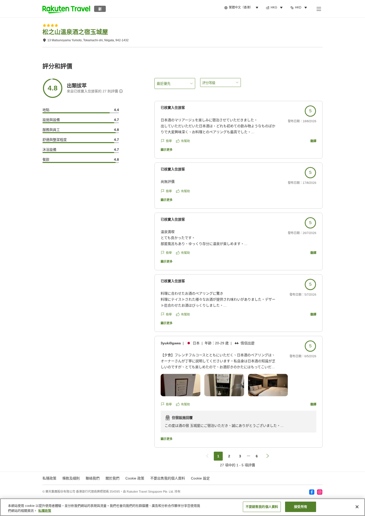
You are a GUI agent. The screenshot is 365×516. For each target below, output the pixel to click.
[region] (182, 507)
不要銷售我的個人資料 (262, 507)
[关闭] (357, 506)
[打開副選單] (319, 9)
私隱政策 (44, 511)
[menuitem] (242, 8)
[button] (66, 8)
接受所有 (300, 507)
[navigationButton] (207, 456)
